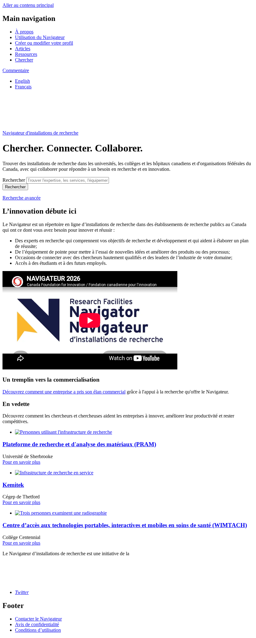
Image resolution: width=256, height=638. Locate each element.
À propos (24, 31)
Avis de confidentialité (37, 624)
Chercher (24, 59)
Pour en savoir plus (21, 462)
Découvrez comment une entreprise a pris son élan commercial (64, 391)
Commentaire (15, 70)
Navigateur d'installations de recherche (40, 133)
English (22, 81)
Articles (22, 48)
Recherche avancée (21, 197)
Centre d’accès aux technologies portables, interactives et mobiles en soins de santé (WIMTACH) (124, 525)
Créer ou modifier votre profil (44, 43)
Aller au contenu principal (28, 5)
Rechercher (13, 180)
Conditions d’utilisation (38, 630)
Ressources (26, 54)
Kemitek (13, 485)
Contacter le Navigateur (38, 618)
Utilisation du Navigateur (40, 37)
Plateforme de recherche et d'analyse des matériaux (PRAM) (79, 444)
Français (23, 86)
